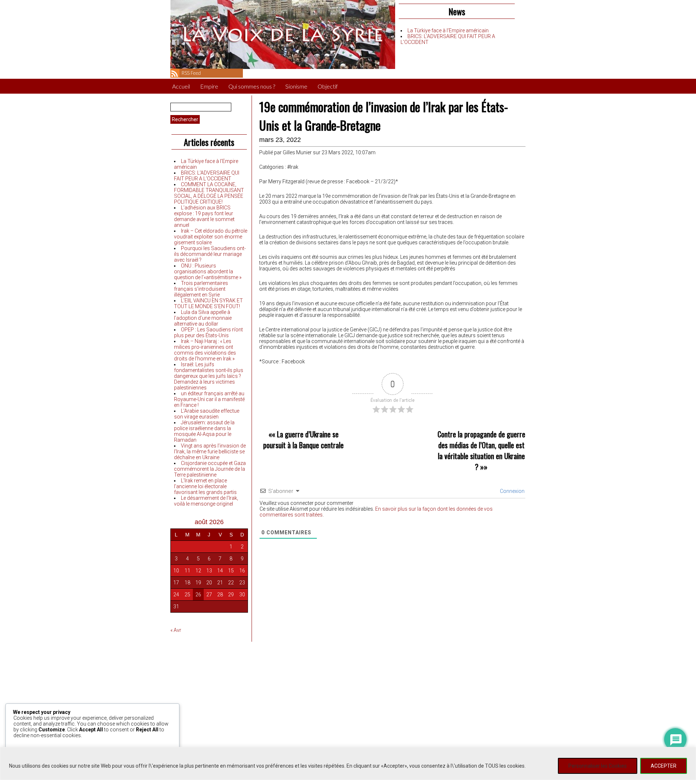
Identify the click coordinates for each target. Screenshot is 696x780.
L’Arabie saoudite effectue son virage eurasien (206, 414)
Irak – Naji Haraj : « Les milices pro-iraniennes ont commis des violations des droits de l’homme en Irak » (205, 350)
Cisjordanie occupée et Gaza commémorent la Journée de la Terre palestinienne (210, 469)
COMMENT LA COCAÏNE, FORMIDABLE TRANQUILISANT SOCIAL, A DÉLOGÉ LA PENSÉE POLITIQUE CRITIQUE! (209, 193)
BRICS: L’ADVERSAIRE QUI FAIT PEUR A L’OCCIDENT (206, 175)
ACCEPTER (663, 766)
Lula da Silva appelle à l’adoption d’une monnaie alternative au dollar (203, 318)
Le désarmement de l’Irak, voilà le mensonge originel (206, 501)
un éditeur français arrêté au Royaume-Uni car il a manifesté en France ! (209, 399)
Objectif (328, 86)
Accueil (181, 86)
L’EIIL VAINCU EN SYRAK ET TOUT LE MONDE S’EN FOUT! (208, 303)
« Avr (175, 630)
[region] (348, 763)
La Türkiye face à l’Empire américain (448, 30)
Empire (209, 86)
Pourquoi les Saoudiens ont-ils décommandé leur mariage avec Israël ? (210, 254)
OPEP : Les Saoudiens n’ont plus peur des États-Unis (208, 332)
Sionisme (296, 86)
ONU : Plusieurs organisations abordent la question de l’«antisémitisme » (207, 271)
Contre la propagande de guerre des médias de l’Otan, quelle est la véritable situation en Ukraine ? (481, 450)
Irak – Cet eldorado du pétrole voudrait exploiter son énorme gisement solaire (210, 236)
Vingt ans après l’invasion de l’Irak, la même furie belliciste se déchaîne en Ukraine (210, 451)
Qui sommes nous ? (251, 86)
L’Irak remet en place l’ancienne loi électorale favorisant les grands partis (205, 486)
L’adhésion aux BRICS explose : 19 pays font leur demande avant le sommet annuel (204, 216)
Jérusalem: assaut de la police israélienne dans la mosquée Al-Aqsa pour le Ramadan (204, 431)
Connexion (512, 491)
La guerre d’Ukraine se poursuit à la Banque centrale (303, 439)
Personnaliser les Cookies (597, 766)
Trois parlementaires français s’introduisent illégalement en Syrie (201, 289)
